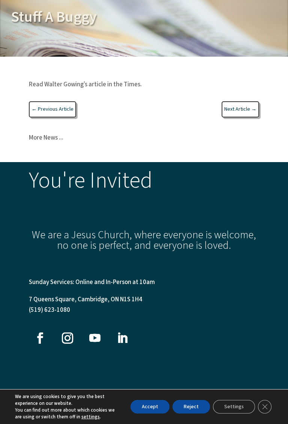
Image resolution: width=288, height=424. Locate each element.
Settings (234, 406)
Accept (150, 406)
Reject (191, 406)
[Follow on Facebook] (40, 338)
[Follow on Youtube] (95, 338)
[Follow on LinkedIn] (122, 338)
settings (90, 416)
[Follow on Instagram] (67, 338)
